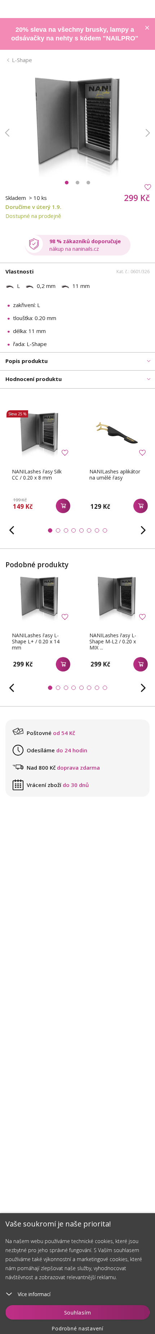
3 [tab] (88, 182)
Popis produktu (26, 360)
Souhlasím (77, 1312)
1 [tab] (66, 182)
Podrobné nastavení (77, 1328)
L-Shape (22, 60)
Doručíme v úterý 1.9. (33, 206)
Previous (7, 133)
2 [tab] (77, 182)
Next (148, 133)
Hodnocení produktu (33, 378)
